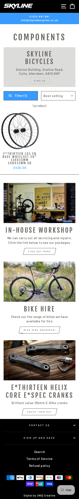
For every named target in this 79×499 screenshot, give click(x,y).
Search (39, 452)
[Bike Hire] (39, 281)
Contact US (39, 425)
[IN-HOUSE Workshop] (39, 203)
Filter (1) (20, 95)
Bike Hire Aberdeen (39, 330)
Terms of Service (39, 459)
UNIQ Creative (46, 495)
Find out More (39, 251)
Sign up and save (39, 437)
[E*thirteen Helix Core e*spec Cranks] (39, 360)
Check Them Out (39, 412)
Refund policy (39, 465)
